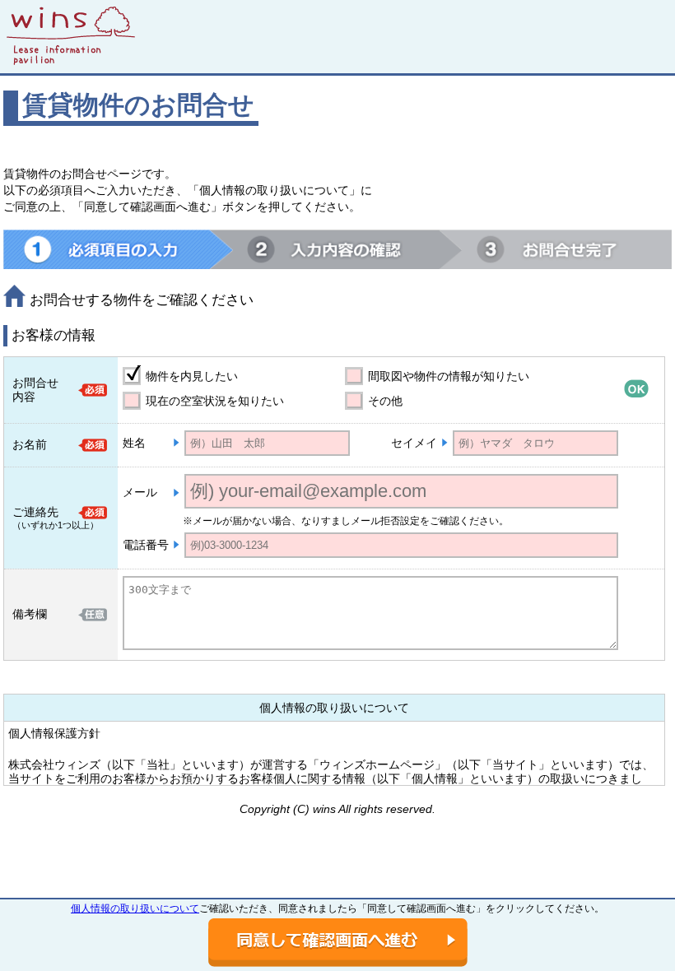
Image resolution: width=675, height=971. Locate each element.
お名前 (29, 444)
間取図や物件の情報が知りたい (448, 376)
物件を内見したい (192, 376)
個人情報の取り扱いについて (135, 908)
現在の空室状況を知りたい (215, 400)
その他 (385, 400)
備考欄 (29, 613)
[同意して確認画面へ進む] (338, 942)
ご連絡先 (35, 511)
